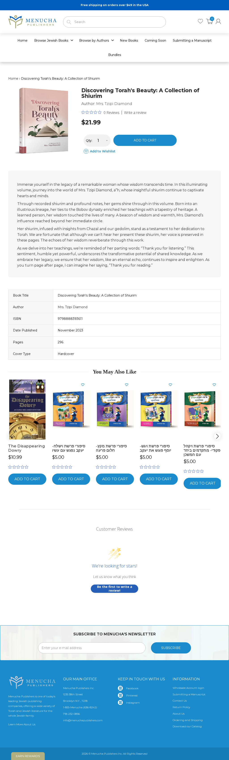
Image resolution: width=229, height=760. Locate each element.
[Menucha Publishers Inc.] (32, 20)
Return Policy (181, 707)
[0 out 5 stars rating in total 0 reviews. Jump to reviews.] (19, 467)
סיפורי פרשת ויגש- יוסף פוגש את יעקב (155, 448)
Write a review (135, 113)
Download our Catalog (187, 726)
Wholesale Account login (188, 688)
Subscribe (171, 648)
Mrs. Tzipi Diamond (114, 104)
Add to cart (145, 140)
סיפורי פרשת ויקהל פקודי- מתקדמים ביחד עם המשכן (202, 450)
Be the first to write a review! (114, 589)
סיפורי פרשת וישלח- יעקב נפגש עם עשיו (68, 448)
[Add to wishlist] (40, 384)
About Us (178, 713)
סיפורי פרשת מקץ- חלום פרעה (111, 448)
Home (13, 79)
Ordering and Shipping (188, 720)
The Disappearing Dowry (26, 448)
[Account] (218, 21)
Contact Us (180, 700)
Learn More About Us (21, 724)
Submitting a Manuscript (189, 694)
